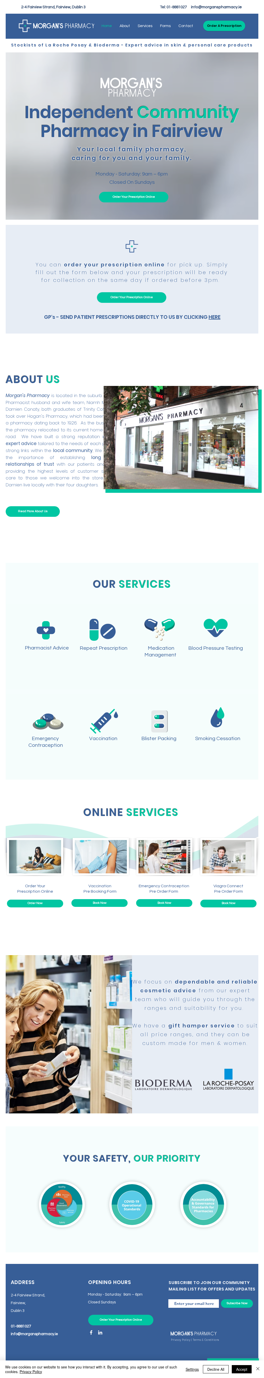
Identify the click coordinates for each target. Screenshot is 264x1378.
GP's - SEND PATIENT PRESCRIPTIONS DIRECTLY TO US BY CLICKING (132, 317)
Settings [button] (192, 1369)
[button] (224, 26)
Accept (241, 1369)
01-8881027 (177, 7)
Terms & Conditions (206, 1340)
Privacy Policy (180, 1340)
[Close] (258, 1369)
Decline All (215, 1369)
